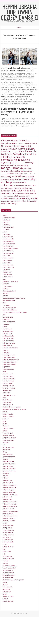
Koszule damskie (8, 369)
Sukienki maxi (7, 497)
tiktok (4, 549)
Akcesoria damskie (9, 217)
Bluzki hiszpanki (8, 239)
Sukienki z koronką (9, 518)
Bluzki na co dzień (9, 244)
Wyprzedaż (6, 589)
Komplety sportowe (9, 364)
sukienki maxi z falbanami (21, 186)
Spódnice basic (8, 454)
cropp (4, 279)
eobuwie (5, 293)
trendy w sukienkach (9, 565)
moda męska (7, 402)
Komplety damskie (9, 355)
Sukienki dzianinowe (9, 485)
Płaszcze (5, 426)
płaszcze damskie (8, 428)
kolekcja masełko (8, 336)
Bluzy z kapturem (8, 267)
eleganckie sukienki (9, 291)
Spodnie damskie (8, 461)
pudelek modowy (8, 440)
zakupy (5, 594)
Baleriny (5, 222)
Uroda (5, 582)
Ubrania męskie (8, 577)
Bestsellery (6, 225)
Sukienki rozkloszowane (10, 511)
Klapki (5, 326)
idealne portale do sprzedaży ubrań (15, 312)
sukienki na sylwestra (10, 506)
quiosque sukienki (7, 179)
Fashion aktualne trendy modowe (14, 298)
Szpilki (5, 544)
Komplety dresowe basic (11, 360)
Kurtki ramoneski (8, 381)
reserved (5, 442)
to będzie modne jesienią (26, 193)
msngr (24, 174)
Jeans (4, 315)
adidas (5, 215)
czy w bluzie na (20, 143)
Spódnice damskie (9, 457)
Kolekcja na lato (8, 338)
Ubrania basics (8, 570)
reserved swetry (21, 179)
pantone (5, 419)
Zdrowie (5, 599)
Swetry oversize (8, 532)
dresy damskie (7, 286)
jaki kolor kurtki (21, 163)
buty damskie (7, 274)
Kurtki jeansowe (8, 376)
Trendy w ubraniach (9, 568)
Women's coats (8, 587)
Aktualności (6, 220)
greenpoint (6, 148)
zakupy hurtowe (8, 73)
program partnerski (9, 438)
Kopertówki (6, 367)
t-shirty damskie (8, 547)
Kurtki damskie (8, 374)
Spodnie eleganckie (9, 464)
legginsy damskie (8, 386)
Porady (5, 431)
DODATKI (6, 284)
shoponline (6, 449)
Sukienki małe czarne (10, 494)
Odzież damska (8, 414)
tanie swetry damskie (10, 193)
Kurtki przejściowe (9, 378)
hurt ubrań (6, 305)
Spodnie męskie (8, 466)
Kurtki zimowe (7, 383)
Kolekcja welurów (8, 341)
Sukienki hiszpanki (9, 490)
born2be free (7, 272)
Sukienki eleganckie (9, 487)
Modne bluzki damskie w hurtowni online (18, 78)
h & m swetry (17, 148)
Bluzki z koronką (8, 253)
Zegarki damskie (8, 601)
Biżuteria (6, 229)
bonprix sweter (8, 143)
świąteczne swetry (8, 203)
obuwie (5, 412)
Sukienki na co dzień (9, 502)
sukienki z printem (9, 521)
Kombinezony (7, 345)
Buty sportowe (7, 277)
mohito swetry (14, 173)
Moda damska (7, 400)
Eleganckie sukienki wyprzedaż (16, 146)
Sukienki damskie (8, 483)
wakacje (5, 584)
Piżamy (5, 423)
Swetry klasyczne (8, 530)
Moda (4, 397)
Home (4, 303)
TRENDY (5, 563)
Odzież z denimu (8, 416)
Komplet (5, 350)
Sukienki (5, 478)
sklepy (5, 452)
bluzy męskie (7, 262)
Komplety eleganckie (9, 362)
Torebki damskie (8, 558)
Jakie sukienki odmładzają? (13, 158)
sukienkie (7, 185)
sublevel (5, 476)
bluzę (28, 141)
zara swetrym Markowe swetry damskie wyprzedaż (18, 201)
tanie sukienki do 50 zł (23, 190)
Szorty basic (7, 537)
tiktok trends (7, 551)
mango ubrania (11, 168)
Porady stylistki (8, 433)
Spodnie (5, 459)
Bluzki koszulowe (8, 241)
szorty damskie (8, 539)
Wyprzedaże (7, 592)
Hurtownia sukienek (9, 307)
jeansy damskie (8, 317)
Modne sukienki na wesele (11, 407)
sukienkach (16, 182)
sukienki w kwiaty (8, 513)
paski (4, 421)
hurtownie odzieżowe (10, 310)
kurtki (4, 371)
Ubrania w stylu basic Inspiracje (13, 580)
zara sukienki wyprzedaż (27, 198)
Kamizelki (6, 319)
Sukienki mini (7, 499)
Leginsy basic (7, 390)
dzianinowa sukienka (30, 144)
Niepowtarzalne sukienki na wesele (14, 409)
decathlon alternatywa (10, 281)
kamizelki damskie (9, 322)
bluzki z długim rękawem (11, 248)
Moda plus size (8, 405)
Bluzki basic (6, 234)
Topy (4, 554)
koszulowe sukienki (21, 165)
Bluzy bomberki (8, 258)
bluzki (5, 232)
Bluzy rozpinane (8, 265)
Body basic (6, 270)
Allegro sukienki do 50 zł (14, 140)
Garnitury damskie (9, 300)
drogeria (5, 289)
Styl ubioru (6, 473)
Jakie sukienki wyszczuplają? (15, 161)
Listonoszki (6, 393)
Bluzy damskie (7, 260)
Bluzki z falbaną (8, 251)
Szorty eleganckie (8, 542)
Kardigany (6, 324)
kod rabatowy (7, 329)
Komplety (6, 352)
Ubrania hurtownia (9, 575)
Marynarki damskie (9, 395)
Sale (4, 445)
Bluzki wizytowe (8, 246)
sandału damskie (8, 447)
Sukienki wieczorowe (9, 516)
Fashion (5, 296)
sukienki (22, 182)
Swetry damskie (8, 525)
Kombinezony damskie (10, 348)
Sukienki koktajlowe (9, 492)
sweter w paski (20, 188)
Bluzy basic (6, 255)
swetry (5, 523)
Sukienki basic (7, 480)
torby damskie (7, 556)
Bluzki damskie (8, 236)
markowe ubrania (15, 171)
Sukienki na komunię (9, 504)
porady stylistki (27, 176)
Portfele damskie (8, 435)
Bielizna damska (8, 227)
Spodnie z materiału (9, 471)
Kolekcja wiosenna (9, 343)
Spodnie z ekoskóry (9, 468)
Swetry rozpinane (8, 535)
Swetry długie (7, 528)
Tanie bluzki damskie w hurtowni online (17, 78)
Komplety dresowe (9, 357)
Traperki (5, 561)
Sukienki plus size (8, 509)
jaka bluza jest (13, 151)
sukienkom (9, 188)
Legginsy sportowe (9, 388)
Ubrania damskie (8, 573)
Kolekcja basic (7, 333)
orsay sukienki (13, 176)
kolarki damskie (8, 331)
